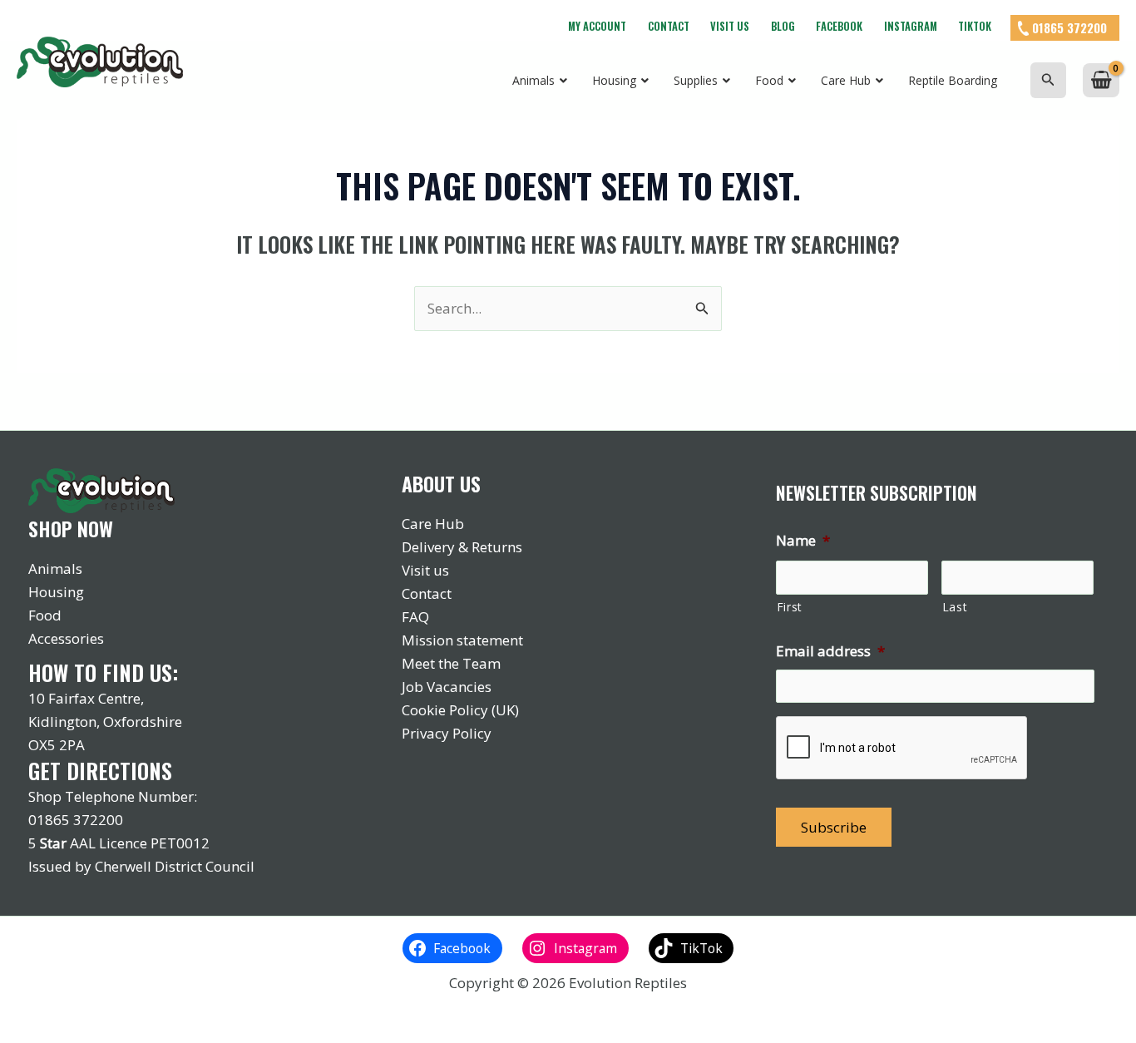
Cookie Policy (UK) (460, 709)
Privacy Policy (446, 733)
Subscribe (834, 827)
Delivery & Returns (462, 546)
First (790, 607)
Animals (55, 568)
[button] (1048, 80)
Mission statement (462, 640)
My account (597, 26)
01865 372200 (1069, 27)
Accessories (66, 638)
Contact (668, 26)
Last (955, 607)
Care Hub (433, 523)
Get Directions (100, 770)
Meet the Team (451, 663)
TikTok (974, 26)
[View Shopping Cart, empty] (1101, 80)
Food (45, 615)
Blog (783, 26)
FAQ (415, 616)
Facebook (839, 26)
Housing (56, 591)
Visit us (729, 26)
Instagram (910, 26)
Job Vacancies (446, 686)
